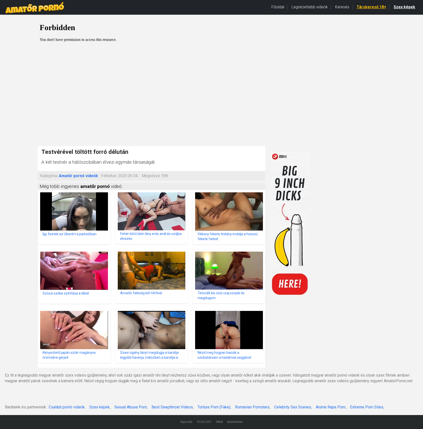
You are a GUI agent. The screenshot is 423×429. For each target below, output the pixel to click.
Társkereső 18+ (371, 7)
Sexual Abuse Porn (130, 407)
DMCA (219, 422)
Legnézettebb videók (310, 7)
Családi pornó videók (67, 407)
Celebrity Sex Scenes (292, 407)
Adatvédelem (235, 422)
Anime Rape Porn (330, 407)
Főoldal (277, 7)
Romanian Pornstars (252, 407)
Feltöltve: (109, 175)
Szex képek (404, 7)
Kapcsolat (186, 422)
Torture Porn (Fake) (214, 407)
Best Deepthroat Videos (172, 407)
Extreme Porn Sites (366, 407)
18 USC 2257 (204, 422)
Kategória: (49, 175)
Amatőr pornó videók (78, 175)
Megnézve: (151, 175)
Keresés (342, 7)
